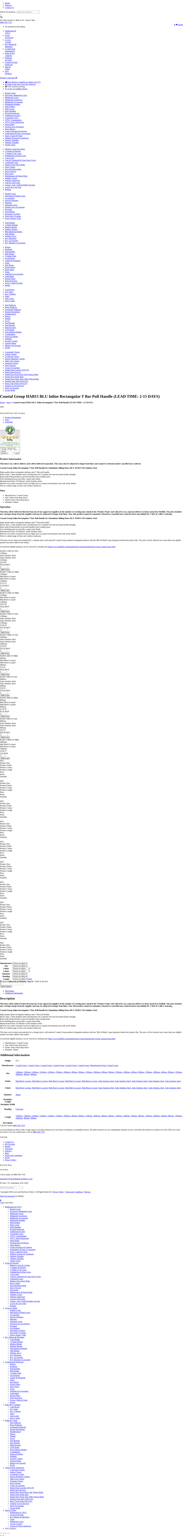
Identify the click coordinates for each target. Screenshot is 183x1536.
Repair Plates (10, 279)
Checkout (9, 1149)
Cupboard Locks (11, 162)
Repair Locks (10, 93)
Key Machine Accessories (15, 243)
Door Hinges (10, 129)
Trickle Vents (10, 145)
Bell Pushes (9, 254)
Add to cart (5, 570)
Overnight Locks (11, 118)
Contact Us (9, 7)
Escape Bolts (10, 390)
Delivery (8, 5)
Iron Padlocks (10, 305)
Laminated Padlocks (13, 310)
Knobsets (8, 249)
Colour (6, 971)
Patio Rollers (10, 107)
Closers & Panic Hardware (20, 1526)
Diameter (6, 974)
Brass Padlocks (11, 307)
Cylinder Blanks (11, 225)
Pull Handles (10, 252)
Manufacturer (6, 963)
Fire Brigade (10, 323)
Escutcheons (10, 258)
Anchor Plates (10, 343)
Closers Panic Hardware (14, 1468)
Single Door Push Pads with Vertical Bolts (21, 374)
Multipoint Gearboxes (13, 100)
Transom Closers (11, 363)
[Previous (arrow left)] (1, 1535)
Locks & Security (12, 1263)
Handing (6, 976)
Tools (12, 1519)
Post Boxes (9, 265)
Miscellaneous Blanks (13, 232)
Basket (7, 1146)
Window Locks (11, 178)
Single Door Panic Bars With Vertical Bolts (22, 379)
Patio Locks (9, 109)
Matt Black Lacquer (23, 1081)
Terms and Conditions (13, 1155)
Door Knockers (11, 281)
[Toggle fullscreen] (3, 1533)
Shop (9, 402)
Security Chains (11, 341)
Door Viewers (10, 171)
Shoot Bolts (9, 124)
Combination (10, 334)
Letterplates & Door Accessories (17, 133)
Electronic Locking (12, 214)
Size (6, 966)
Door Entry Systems (13, 216)
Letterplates (9, 276)
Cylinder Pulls (10, 256)
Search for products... (8, 12)
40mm (18, 1095)
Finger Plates (10, 267)
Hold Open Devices (13, 372)
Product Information (13, 417)
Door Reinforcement (13, 169)
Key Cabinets (10, 294)
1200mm (19, 1072)
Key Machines (10, 238)
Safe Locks (9, 299)
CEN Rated (9, 330)
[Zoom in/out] (1, 1533)
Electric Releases (11, 200)
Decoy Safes (10, 301)
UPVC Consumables (13, 120)
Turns (7, 272)
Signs (7, 263)
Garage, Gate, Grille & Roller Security (20, 185)
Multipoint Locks (12, 98)
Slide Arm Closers (12, 361)
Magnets (8, 203)
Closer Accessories (12, 368)
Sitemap (87, 1192)
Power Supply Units (13, 218)
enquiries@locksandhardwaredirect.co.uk (16, 1179)
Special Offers (10, 1510)
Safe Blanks (9, 234)
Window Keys (10, 236)
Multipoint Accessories (14, 102)
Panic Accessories (12, 388)
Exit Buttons (10, 212)
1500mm (178, 1072)
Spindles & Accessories (14, 274)
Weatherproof (10, 314)
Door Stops (9, 270)
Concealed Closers (12, 352)
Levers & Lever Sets (13, 187)
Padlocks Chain (11, 1420)
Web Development (7, 1196)
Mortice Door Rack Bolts (15, 165)
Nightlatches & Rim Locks (15, 156)
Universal (19, 1109)
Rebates (8, 189)
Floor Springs (10, 365)
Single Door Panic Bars (14, 377)
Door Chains (10, 167)
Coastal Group (21, 1065)
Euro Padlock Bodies (13, 332)
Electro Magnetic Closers (15, 359)
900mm (33, 1074)
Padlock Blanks (11, 229)
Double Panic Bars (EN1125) (16, 381)
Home (7, 3)
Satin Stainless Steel (173, 1081)
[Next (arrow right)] (3, 1535)
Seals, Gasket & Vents (13, 136)
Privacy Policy (10, 1160)
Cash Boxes (9, 290)
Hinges (8, 247)
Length (6, 979)
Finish (6, 968)
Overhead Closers (12, 356)
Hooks (7, 285)
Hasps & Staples (11, 337)
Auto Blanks (10, 223)
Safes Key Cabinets (12, 1405)
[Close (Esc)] (8, 1533)
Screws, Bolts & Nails (13, 283)
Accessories (9, 198)
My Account (10, 1144)
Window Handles (12, 140)
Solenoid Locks (11, 205)
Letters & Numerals (12, 261)
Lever (7, 321)
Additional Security (12, 116)
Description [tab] (9, 991)
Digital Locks (10, 194)
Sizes (7, 420)
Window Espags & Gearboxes (17, 138)
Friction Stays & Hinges (14, 127)
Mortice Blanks (11, 227)
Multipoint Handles (12, 104)
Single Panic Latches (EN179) (17, 370)
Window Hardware (12, 180)
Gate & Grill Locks (12, 183)
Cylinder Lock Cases (13, 153)
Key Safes (9, 292)
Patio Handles (10, 111)
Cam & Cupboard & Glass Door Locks (20, 160)
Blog (7, 1153)
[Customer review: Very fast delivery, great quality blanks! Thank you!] (10, 454)
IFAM (7, 348)
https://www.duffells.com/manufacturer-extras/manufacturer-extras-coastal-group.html (81, 547)
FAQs (7, 1158)
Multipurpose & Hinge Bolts (16, 176)
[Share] (6, 1533)
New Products (10, 1528)
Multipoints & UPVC (13, 1207)
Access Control (11, 1308)
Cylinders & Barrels (13, 151)
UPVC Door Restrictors (14, 122)
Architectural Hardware (14, 1362)
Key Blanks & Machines (14, 1337)
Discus (7, 316)
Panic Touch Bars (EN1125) (16, 383)
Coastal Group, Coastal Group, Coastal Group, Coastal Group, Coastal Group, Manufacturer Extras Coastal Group (73, 1065)
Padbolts (8, 339)
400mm (27, 1074)
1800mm (19, 1074)
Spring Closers (11, 354)
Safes (7, 296)
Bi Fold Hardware (12, 113)
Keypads (8, 209)
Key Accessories (11, 241)
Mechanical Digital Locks (15, 196)
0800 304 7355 (6, 22)
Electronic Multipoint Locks (16, 95)
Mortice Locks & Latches (15, 149)
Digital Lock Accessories (15, 207)
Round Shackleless (12, 312)
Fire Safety (9, 174)
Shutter (8, 319)
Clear (30, 979)
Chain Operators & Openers (16, 131)
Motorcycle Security (13, 346)
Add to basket (6, 986)
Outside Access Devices (14, 386)
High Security (10, 328)
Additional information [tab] (14, 993)
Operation (9, 422)
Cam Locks (9, 158)
